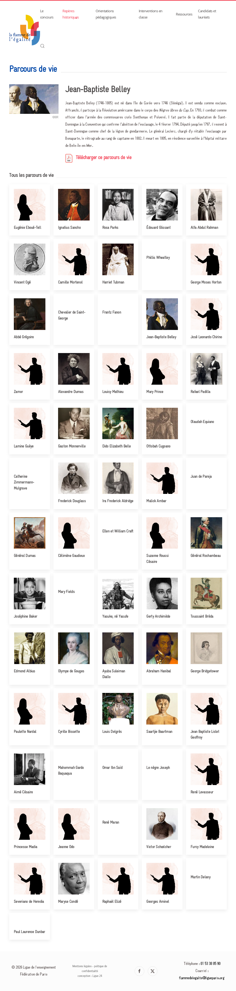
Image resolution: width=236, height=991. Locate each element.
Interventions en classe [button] (150, 14)
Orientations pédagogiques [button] (106, 14)
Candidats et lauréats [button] (207, 14)
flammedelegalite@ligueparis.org (201, 978)
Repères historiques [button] (70, 14)
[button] (42, 46)
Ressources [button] (184, 14)
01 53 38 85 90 (211, 964)
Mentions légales (82, 966)
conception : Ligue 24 (90, 976)
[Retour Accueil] (24, 30)
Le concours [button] (46, 14)
